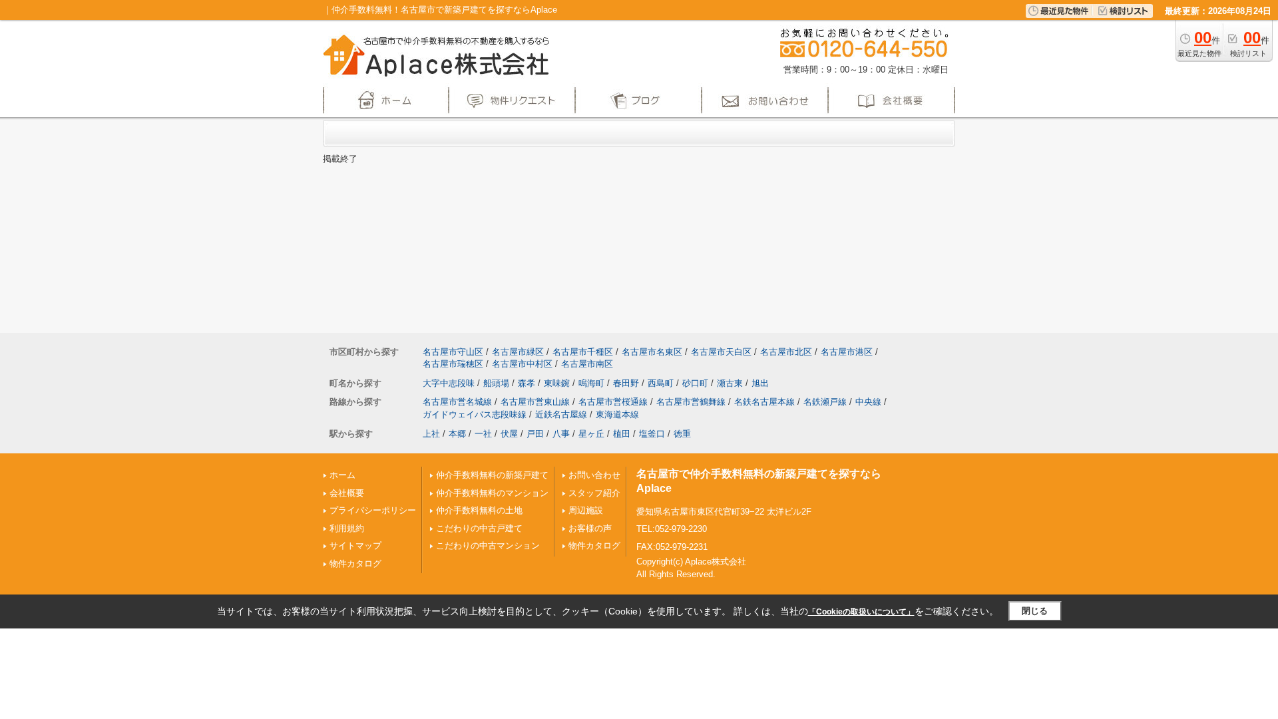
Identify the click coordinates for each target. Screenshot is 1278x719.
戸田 (535, 434)
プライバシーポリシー (372, 510)
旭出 (760, 383)
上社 (431, 434)
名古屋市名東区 (652, 352)
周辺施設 (585, 510)
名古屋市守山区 (453, 352)
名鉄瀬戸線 (825, 402)
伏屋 (509, 434)
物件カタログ (355, 564)
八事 (561, 434)
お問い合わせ (594, 475)
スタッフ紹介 (594, 493)
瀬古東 (730, 383)
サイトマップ (355, 546)
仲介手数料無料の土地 (479, 510)
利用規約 (346, 528)
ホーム (342, 475)
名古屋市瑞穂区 (453, 364)
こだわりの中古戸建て (479, 528)
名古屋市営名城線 (457, 402)
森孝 (526, 383)
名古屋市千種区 (582, 352)
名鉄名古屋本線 (764, 402)
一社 (483, 434)
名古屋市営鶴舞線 (691, 402)
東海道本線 (617, 414)
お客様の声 (590, 528)
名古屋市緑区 (518, 352)
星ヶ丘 (591, 434)
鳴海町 (591, 383)
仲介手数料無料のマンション (492, 493)
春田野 (626, 383)
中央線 (868, 402)
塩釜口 (652, 434)
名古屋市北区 (786, 352)
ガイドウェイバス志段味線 (475, 414)
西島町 (661, 383)
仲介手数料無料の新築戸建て (492, 475)
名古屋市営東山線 (535, 402)
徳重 (682, 434)
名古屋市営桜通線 (613, 402)
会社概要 (346, 493)
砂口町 (695, 383)
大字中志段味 (449, 383)
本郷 (457, 434)
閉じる (1035, 611)
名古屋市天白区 (721, 352)
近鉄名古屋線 (561, 414)
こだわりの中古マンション (488, 546)
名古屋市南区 (587, 364)
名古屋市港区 (847, 352)
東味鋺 (557, 383)
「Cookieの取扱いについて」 (861, 611)
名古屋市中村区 (522, 364)
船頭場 (496, 383)
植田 (621, 434)
